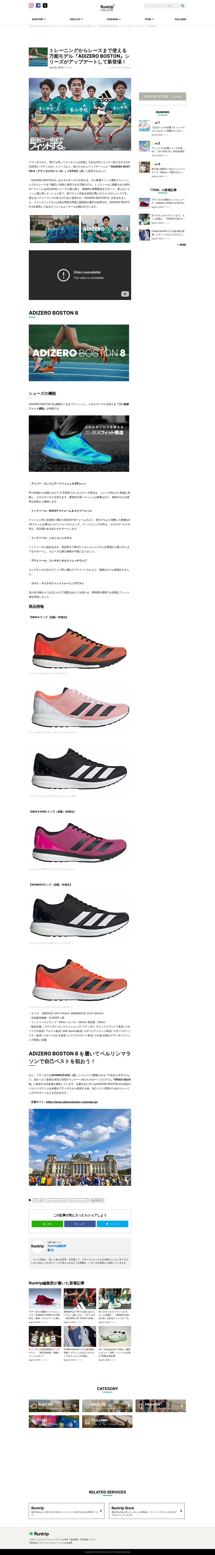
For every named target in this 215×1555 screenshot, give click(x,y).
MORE (178, 96)
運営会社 (34, 1543)
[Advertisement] (107, 37)
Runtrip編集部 (57, 1245)
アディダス (38, 1200)
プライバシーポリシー (49, 1543)
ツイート (114, 1224)
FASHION (112, 19)
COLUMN (180, 19)
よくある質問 (66, 1543)
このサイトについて (37, 1539)
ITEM (148, 19)
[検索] (182, 6)
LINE (49, 1224)
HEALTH (75, 19)
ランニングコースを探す (58, 1539)
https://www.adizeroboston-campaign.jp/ (72, 1101)
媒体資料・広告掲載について (83, 1539)
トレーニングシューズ (56, 1200)
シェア (81, 1224)
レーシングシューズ (78, 1200)
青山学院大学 (97, 1200)
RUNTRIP (37, 19)
